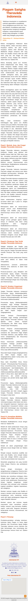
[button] (16, 2)
